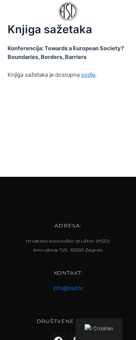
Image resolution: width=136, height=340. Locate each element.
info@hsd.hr (68, 288)
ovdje (88, 74)
